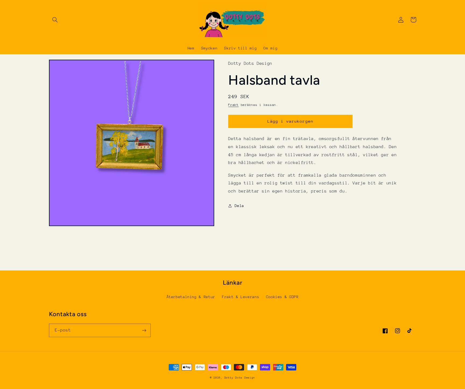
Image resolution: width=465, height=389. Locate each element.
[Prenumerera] (144, 330)
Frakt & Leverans (240, 297)
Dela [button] (239, 206)
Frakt (233, 105)
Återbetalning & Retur (191, 297)
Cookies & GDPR (282, 297)
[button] (55, 19)
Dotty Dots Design (239, 377)
